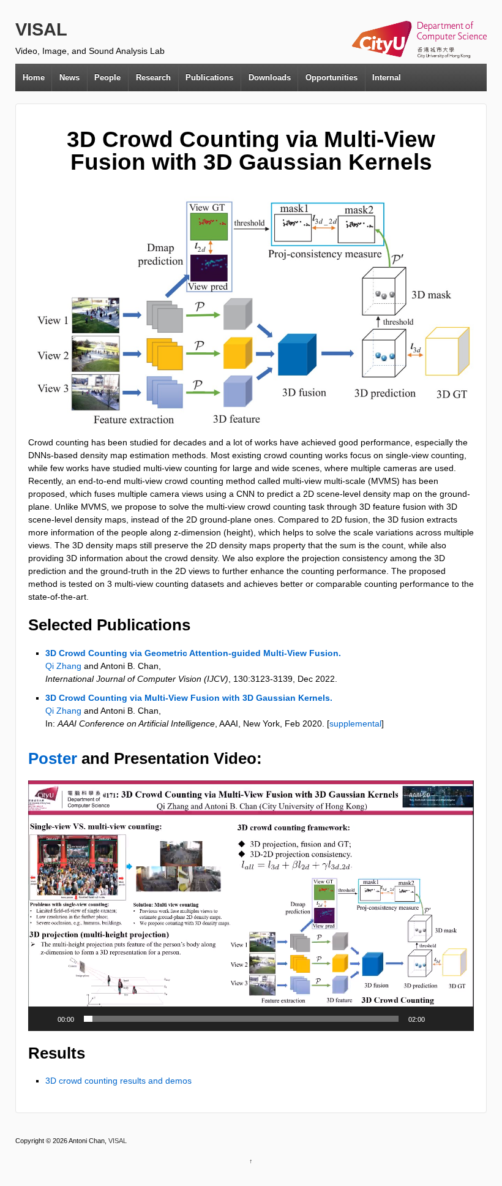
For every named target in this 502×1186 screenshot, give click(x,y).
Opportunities (331, 77)
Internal (386, 77)
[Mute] (438, 1019)
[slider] (241, 1019)
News (69, 77)
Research (153, 77)
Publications (209, 77)
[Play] (44, 1019)
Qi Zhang (63, 666)
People (107, 77)
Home (34, 77)
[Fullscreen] (458, 1019)
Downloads (270, 77)
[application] (251, 905)
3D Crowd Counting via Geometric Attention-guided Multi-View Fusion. (193, 653)
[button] (251, 906)
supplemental (355, 723)
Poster (52, 758)
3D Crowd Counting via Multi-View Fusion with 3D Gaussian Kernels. (188, 698)
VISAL (41, 29)
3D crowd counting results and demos (118, 1081)
